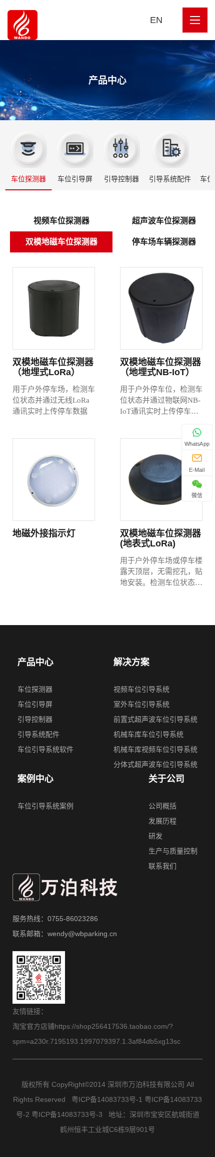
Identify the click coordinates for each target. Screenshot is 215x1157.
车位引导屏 (75, 179)
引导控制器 (121, 179)
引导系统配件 (170, 179)
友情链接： (30, 1011)
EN (156, 20)
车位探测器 (28, 179)
